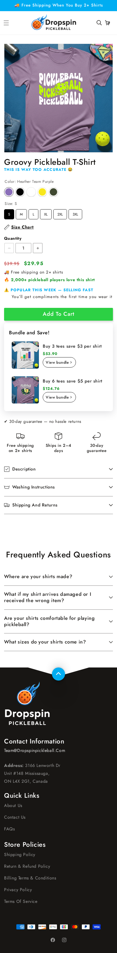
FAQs (9, 829)
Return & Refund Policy (27, 866)
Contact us (15, 817)
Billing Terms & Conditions (30, 878)
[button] (99, 23)
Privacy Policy (18, 890)
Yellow (42, 192)
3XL (75, 213)
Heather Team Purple (9, 192)
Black (20, 192)
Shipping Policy (19, 854)
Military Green (53, 192)
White (31, 192)
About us (13, 805)
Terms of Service (21, 901)
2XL (60, 213)
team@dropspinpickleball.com (34, 750)
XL (46, 213)
